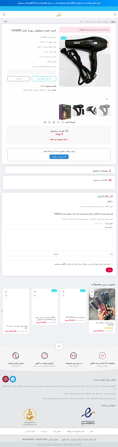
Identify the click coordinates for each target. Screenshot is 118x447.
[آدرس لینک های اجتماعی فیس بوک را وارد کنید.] (62, 122)
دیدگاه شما (108, 227)
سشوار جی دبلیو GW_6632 (75, 317)
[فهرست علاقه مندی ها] (92, 296)
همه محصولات (90, 21)
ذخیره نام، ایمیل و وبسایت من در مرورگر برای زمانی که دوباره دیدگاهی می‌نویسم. (82, 264)
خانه (81, 21)
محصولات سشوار (103, 21)
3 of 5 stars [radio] (98, 223)
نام (111, 254)
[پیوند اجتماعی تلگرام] (45, 122)
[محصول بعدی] (3, 21)
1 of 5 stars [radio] (101, 223)
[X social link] (58, 122)
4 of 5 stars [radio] (96, 223)
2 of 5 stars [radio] (100, 223)
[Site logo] (59, 14)
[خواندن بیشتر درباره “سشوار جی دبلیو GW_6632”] (63, 292)
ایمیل (55, 254)
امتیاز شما (109, 223)
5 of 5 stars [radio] (95, 223)
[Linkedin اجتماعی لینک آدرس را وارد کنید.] (49, 122)
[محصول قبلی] (8, 21)
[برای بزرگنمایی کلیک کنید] (106, 99)
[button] (92, 292)
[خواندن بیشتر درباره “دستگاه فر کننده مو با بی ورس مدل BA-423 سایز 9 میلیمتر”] (35, 292)
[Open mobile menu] (115, 14)
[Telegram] (13, 379)
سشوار (113, 21)
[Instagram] (5, 379)
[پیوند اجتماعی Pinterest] (54, 122)
